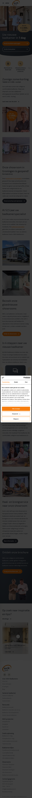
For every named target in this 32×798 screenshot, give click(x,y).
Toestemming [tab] (5, 382)
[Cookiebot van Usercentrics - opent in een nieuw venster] (23, 378)
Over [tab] (26, 382)
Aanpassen (15, 413)
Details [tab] (16, 382)
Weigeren (16, 419)
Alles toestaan (16, 408)
